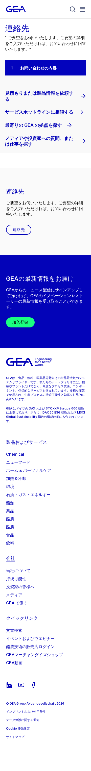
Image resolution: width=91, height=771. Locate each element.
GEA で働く (17, 602)
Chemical (15, 454)
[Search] (73, 9)
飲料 (10, 543)
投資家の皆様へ (20, 586)
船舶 (10, 502)
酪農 (10, 518)
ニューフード (18, 462)
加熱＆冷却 (16, 478)
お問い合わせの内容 (38, 67)
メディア (14, 594)
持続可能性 (16, 578)
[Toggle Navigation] (82, 9)
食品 (10, 534)
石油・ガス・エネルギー (28, 494)
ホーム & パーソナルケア (28, 470)
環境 (10, 486)
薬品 (10, 510)
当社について (18, 570)
